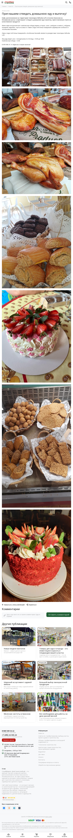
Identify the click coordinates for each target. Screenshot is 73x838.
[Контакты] (70, 2)
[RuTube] (19, 808)
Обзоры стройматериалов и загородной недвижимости (51, 741)
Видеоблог (42, 752)
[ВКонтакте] (4, 808)
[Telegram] (14, 808)
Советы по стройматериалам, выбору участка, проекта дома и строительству (53, 737)
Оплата (40, 757)
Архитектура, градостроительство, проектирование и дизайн (49, 748)
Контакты (41, 760)
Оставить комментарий (58, 615)
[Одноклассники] (9, 808)
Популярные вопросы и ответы (48, 762)
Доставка (41, 754)
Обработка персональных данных (49, 765)
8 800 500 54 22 (8, 731)
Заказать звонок (8, 740)
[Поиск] (66, 2)
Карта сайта (48, 817)
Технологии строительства (47, 745)
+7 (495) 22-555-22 (9, 735)
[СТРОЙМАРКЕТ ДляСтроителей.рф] (9, 2)
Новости (10, 6)
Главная (4, 6)
